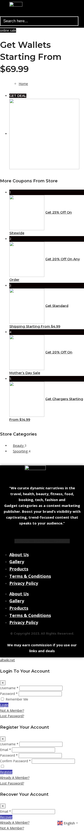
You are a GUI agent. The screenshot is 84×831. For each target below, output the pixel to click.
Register (6, 772)
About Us (19, 554)
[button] (40, 13)
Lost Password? (12, 716)
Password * (9, 693)
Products (18, 569)
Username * (9, 688)
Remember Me (17, 699)
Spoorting (20, 451)
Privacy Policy (23, 583)
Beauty (18, 445)
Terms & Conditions (30, 576)
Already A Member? (14, 777)
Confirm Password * (15, 761)
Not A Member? (12, 710)
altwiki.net (7, 660)
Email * (5, 749)
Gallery (16, 561)
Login (4, 705)
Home (23, 83)
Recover (6, 817)
